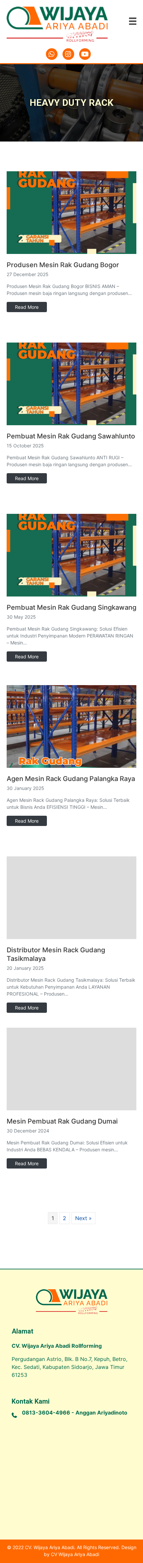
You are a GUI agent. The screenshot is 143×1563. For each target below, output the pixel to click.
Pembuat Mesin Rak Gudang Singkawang (71, 607)
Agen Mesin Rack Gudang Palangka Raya (71, 779)
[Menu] (132, 21)
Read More (27, 307)
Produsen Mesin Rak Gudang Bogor (63, 265)
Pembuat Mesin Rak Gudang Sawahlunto (71, 436)
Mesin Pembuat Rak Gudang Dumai (62, 1121)
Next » (83, 1218)
